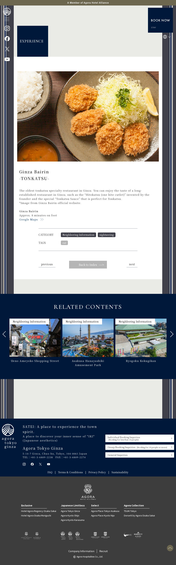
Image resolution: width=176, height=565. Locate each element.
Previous (6, 334)
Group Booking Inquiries (137, 447)
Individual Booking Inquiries (124, 438)
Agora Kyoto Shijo (70, 515)
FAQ (50, 472)
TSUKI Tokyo (130, 511)
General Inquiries (118, 455)
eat (64, 243)
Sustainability (120, 472)
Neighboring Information (78, 234)
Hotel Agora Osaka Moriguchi (36, 515)
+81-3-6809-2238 (42, 457)
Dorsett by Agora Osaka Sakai (139, 515)
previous (47, 264)
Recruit (103, 551)
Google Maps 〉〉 (32, 219)
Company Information (81, 551)
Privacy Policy (97, 472)
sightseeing (107, 234)
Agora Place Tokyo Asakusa (105, 511)
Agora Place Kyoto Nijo (103, 515)
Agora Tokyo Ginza (70, 511)
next (132, 264)
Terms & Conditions (70, 472)
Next (170, 334)
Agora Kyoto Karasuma (72, 520)
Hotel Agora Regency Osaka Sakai (38, 511)
